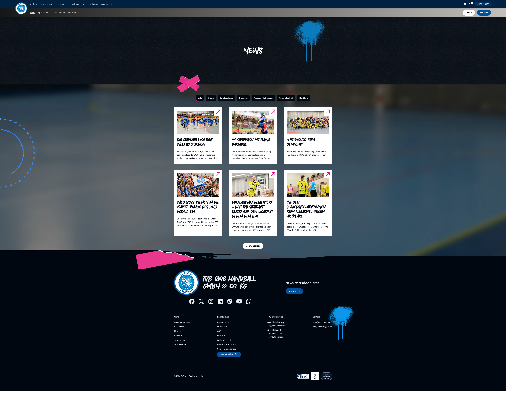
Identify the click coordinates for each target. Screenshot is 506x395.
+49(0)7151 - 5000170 (321, 322)
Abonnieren (294, 291)
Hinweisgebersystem (226, 344)
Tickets (468, 12)
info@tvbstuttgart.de (322, 326)
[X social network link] (201, 301)
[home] (21, 8)
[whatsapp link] (249, 301)
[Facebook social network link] (192, 301)
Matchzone (179, 326)
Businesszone (180, 344)
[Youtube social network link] (239, 301)
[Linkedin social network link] (220, 301)
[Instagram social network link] (211, 301)
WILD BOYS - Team (182, 322)
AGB (219, 331)
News (32, 12)
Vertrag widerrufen (229, 354)
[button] (34, 4)
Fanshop (484, 12)
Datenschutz (223, 322)
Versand (221, 335)
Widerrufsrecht (224, 340)
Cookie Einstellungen (226, 348)
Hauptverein (106, 4)
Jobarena (94, 4)
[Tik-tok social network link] (230, 301)
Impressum (222, 326)
